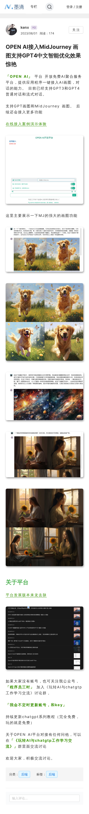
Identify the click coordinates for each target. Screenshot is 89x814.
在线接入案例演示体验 (26, 124)
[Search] (49, 7)
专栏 (33, 6)
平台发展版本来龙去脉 (26, 595)
